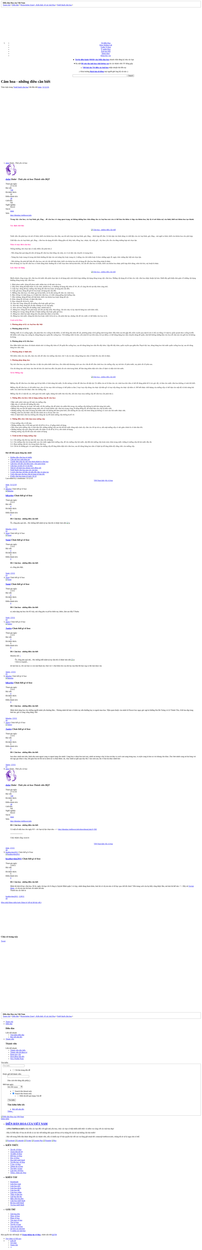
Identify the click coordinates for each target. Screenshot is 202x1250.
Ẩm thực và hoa (16, 1168)
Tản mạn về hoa (16, 1220)
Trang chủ (9, 1022)
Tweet (3, 941)
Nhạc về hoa (15, 1216)
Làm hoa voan (15, 1184)
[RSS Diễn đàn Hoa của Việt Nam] (54, 1141)
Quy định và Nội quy (13, 1239)
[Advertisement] (101, 23)
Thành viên (10, 1039)
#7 (6, 767)
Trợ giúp (13, 1243)
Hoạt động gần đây (17, 1057)
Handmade (14, 1182)
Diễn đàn (9, 1024)
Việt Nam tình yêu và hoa (103, 480)
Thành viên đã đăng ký (18, 1052)
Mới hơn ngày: (8, 1084)
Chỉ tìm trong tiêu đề (22, 1070)
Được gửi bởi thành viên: (12, 1074)
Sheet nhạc (106, 54)
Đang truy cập (15, 1054)
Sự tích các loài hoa (17, 1229)
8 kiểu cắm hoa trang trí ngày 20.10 (23, 476)
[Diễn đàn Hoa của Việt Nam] (12, 1117)
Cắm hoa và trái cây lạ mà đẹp (21, 466)
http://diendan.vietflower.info (21, 215)
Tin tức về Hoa (15, 1150)
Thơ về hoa (14, 1222)
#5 (6, 674)
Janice (8, 672)
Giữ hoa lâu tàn (16, 1196)
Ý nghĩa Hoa (105, 49)
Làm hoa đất (15, 1190)
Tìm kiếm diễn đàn (17, 1035)
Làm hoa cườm (16, 1192)
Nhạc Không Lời (105, 45)
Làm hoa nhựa (15, 1188)
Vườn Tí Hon (106, 47)
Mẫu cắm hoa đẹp (16, 1199)
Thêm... (10, 1111)
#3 (6, 575)
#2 (6, 531)
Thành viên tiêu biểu (17, 1050)
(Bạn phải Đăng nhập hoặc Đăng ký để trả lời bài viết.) (21, 902)
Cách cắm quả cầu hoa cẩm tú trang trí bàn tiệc (27, 474)
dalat (39, 87)
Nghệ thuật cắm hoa (21, 87)
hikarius (8, 529)
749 (11, 190)
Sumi (7, 573)
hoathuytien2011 (12, 896)
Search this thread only (23, 1091)
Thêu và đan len (16, 1194)
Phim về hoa (15, 1218)
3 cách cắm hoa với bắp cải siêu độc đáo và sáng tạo (29, 472)
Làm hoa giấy (15, 1186)
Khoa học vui (106, 56)
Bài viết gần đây (16, 1037)
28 (11, 198)
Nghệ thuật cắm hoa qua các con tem (24, 470)
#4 (6, 620)
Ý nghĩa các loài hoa (17, 1231)
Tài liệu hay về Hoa (17, 1162)
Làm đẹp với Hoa (16, 1171)
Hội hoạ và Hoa (16, 1156)
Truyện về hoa (15, 1224)
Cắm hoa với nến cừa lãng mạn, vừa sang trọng (27, 464)
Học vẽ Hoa (14, 1158)
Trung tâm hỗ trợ (16, 1152)
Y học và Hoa (15, 1164)
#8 (6, 850)
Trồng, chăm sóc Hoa (18, 1173)
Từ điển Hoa (105, 43)
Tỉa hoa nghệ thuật (17, 1205)
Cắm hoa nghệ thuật (17, 1201)
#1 (6, 487)
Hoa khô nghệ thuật (17, 1160)
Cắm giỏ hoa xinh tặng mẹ (20, 459)
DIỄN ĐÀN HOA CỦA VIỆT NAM (27, 1123)
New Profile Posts (17, 1059)
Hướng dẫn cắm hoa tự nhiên (21, 457)
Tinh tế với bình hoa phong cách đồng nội (25, 468)
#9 (6, 899)
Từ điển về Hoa (16, 1154)
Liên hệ (13, 1241)
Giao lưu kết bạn (16, 1226)
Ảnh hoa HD (106, 51)
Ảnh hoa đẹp (15, 1214)
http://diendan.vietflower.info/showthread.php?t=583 (77, 829)
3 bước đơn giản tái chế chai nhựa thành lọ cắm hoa (29, 462)
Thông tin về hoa (16, 1166)
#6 (6, 720)
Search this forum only (23, 1094)
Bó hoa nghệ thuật (17, 1203)
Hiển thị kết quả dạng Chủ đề (30, 1096)
